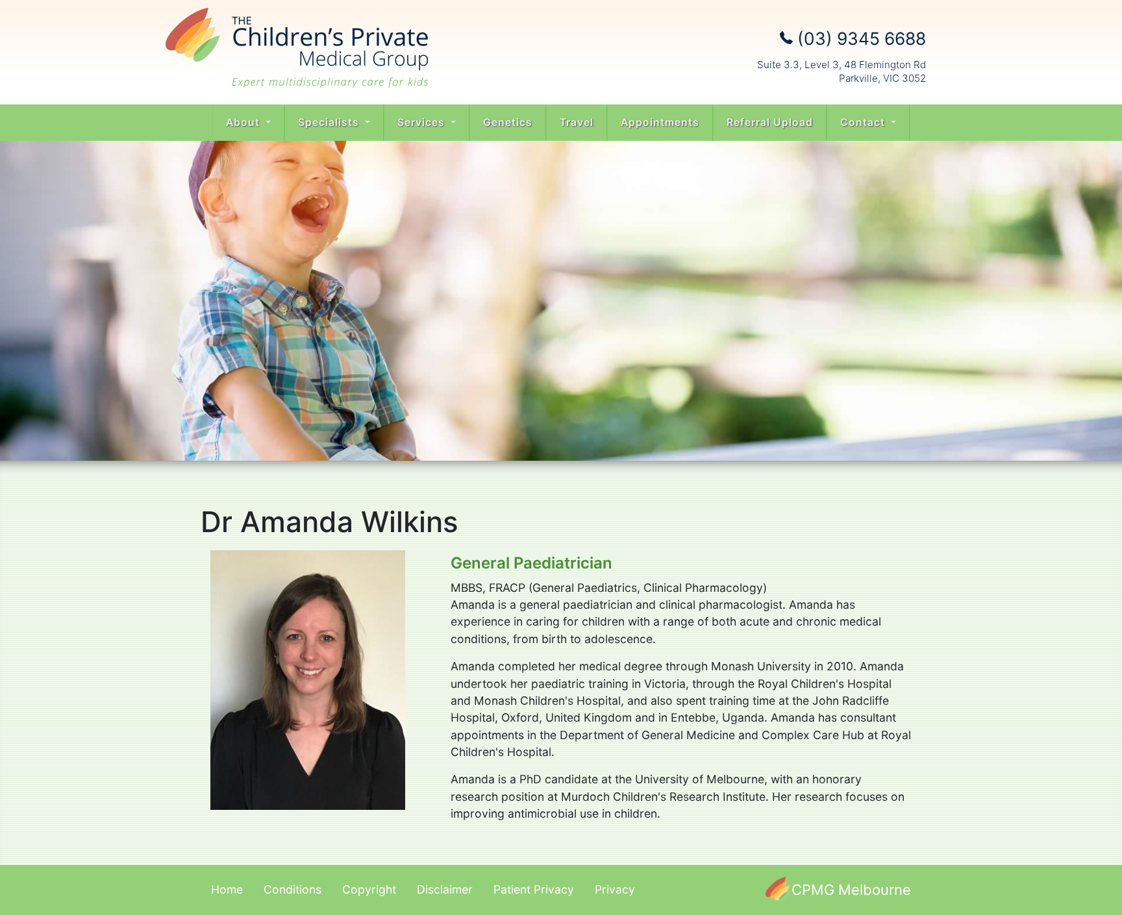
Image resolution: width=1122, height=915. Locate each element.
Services (422, 122)
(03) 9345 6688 (859, 38)
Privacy (615, 889)
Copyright (369, 889)
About (244, 122)
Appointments (660, 122)
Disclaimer (445, 889)
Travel (576, 122)
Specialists (330, 122)
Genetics (507, 122)
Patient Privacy (533, 889)
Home (227, 889)
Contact (864, 122)
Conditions (292, 889)
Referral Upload (770, 122)
